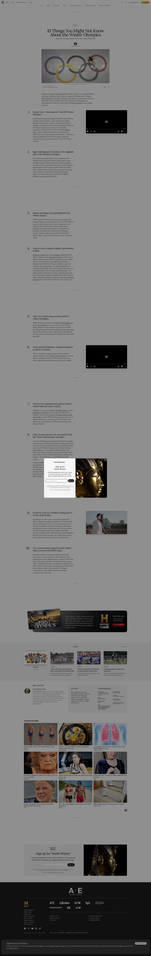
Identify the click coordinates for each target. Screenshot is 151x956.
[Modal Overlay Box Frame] (75, 478)
